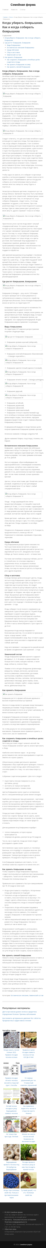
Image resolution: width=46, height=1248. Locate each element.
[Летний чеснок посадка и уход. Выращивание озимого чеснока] (11, 1104)
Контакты (8, 1220)
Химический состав (14, 55)
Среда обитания (13, 50)
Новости (14, 10)
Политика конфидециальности (16, 1222)
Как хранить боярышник (13, 57)
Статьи (22, 10)
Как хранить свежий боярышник (18, 67)
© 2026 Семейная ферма (14, 1212)
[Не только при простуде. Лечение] (11, 1132)
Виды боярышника (13, 45)
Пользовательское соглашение (24, 1220)
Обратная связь (10, 1229)
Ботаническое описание (19, 995)
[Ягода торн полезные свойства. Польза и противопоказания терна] (11, 1188)
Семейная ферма (23, 4)
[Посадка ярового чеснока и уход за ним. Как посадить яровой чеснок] (29, 1160)
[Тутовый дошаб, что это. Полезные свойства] (29, 1188)
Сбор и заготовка (13, 52)
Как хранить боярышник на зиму (18, 64)
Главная (5, 10)
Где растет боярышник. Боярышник (17, 43)
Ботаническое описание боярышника (20, 48)
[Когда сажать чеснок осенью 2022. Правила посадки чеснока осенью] (11, 1047)
